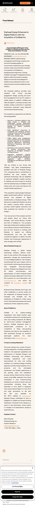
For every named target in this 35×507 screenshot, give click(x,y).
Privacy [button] (7, 502)
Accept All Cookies (17, 497)
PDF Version (11, 43)
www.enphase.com (10, 280)
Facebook (17, 283)
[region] (17, 483)
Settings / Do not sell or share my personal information (14, 504)
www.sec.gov (26, 396)
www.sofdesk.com (21, 338)
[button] (32, 3)
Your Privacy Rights (17, 486)
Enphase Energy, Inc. (20, 56)
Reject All (17, 491)
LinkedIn (24, 283)
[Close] (33, 468)
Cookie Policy (15, 483)
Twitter (6, 285)
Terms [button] (4, 502)
